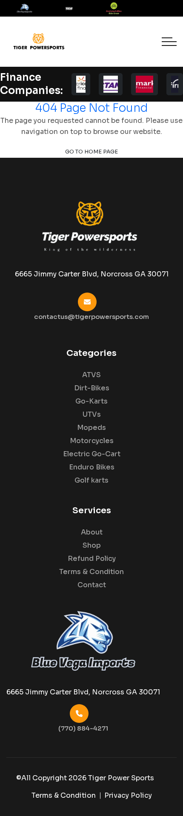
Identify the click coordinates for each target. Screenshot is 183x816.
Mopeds (91, 427)
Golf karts (91, 480)
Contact (91, 585)
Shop (92, 545)
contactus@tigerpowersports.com (91, 317)
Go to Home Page (91, 151)
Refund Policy (92, 558)
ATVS (91, 375)
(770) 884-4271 (83, 728)
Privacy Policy (128, 795)
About (92, 532)
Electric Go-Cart (91, 454)
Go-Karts (91, 401)
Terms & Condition (91, 572)
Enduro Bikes (91, 467)
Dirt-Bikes (91, 388)
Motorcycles (92, 441)
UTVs (92, 414)
